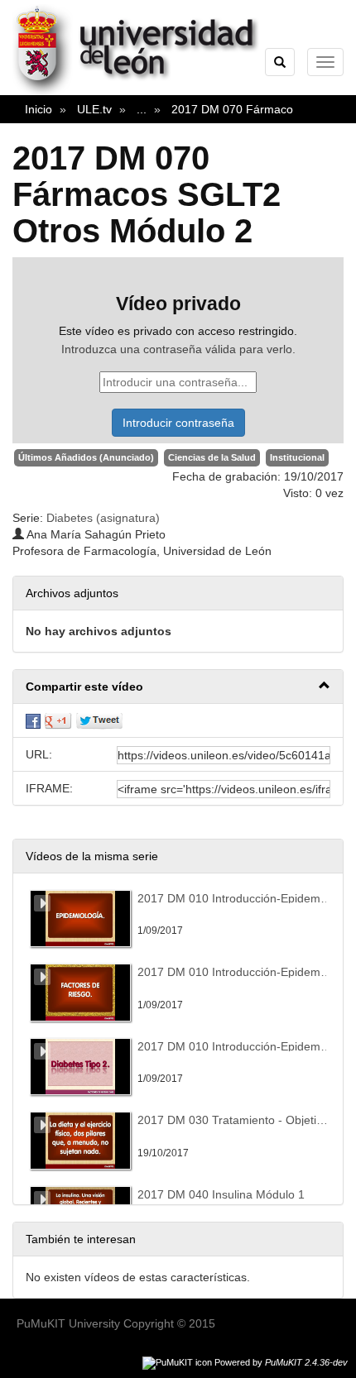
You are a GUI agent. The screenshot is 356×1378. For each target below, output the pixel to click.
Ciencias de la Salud (212, 457)
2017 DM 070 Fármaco (232, 109)
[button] (178, 687)
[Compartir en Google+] (58, 720)
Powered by (281, 1362)
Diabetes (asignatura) (103, 517)
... (142, 109)
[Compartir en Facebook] (33, 720)
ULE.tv (94, 109)
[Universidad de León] (143, 92)
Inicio (38, 109)
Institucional (297, 457)
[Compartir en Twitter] (99, 720)
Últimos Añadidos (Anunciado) (86, 457)
